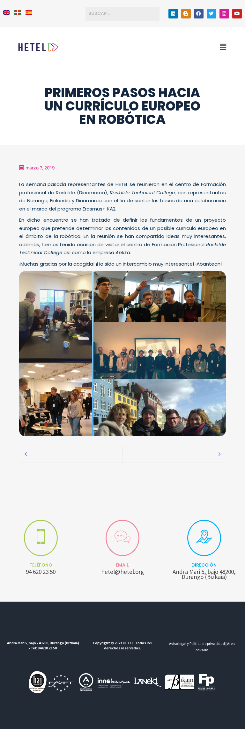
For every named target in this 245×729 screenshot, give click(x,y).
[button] (223, 47)
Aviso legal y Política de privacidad (197, 643)
